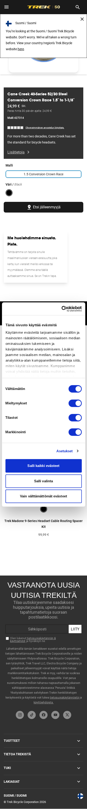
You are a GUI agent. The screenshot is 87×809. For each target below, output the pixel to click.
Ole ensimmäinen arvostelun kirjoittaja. (45, 127)
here (21, 49)
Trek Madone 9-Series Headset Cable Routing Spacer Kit (43, 524)
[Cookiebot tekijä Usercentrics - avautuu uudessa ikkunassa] (62, 309)
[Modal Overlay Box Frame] (43, 642)
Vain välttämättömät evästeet (43, 496)
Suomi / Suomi (15, 795)
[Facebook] (43, 715)
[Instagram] (20, 715)
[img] (15, 127)
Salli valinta (43, 481)
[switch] (75, 403)
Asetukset (64, 451)
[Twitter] (67, 715)
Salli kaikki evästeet (43, 466)
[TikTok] (32, 715)
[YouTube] (55, 715)
